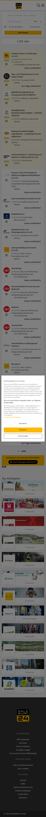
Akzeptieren (23, 430)
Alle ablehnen (23, 423)
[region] (23, 408)
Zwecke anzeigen (23, 436)
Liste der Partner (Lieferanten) (12, 417)
